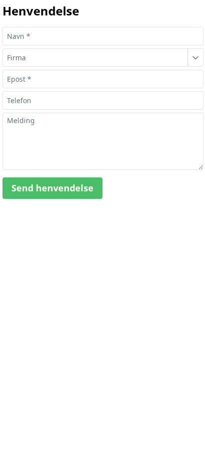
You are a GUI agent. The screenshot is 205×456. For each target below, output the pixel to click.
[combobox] (95, 57)
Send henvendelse (52, 188)
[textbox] (103, 36)
